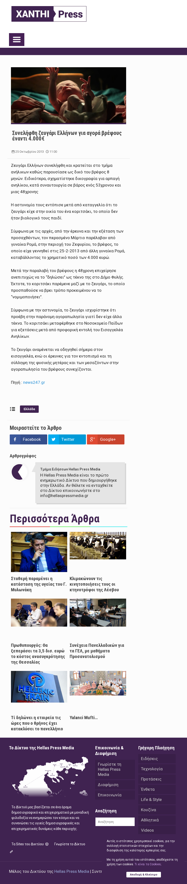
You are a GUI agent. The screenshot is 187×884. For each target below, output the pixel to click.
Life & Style (151, 799)
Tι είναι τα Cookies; (148, 864)
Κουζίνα (148, 809)
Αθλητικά (150, 820)
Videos (147, 830)
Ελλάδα (29, 409)
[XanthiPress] (48, 12)
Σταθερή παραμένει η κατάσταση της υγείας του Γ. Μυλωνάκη (39, 584)
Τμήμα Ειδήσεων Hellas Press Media (70, 469)
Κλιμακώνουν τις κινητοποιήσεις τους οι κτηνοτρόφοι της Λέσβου (94, 584)
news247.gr (34, 382)
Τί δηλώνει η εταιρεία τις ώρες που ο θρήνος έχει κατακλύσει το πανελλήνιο (37, 723)
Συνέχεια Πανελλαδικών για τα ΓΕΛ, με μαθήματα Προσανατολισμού (97, 650)
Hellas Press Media (71, 871)
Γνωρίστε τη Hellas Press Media (109, 769)
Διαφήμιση (108, 784)
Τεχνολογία (152, 768)
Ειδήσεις (149, 758)
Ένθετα (148, 789)
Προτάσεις (151, 779)
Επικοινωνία (110, 794)
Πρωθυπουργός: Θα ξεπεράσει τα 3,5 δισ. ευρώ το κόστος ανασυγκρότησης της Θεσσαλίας (38, 653)
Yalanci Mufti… (84, 717)
